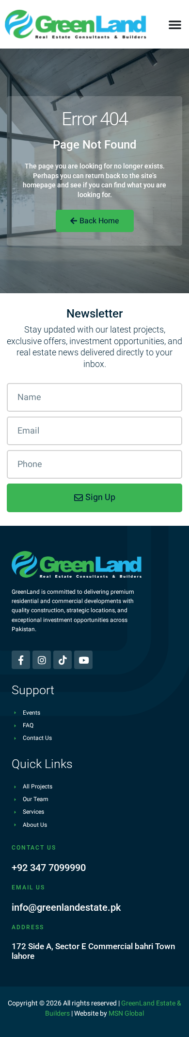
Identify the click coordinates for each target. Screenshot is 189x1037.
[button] (175, 24)
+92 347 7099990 (49, 867)
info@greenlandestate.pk (66, 907)
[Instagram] (41, 660)
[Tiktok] (62, 660)
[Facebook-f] (21, 660)
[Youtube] (83, 660)
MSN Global (126, 1013)
